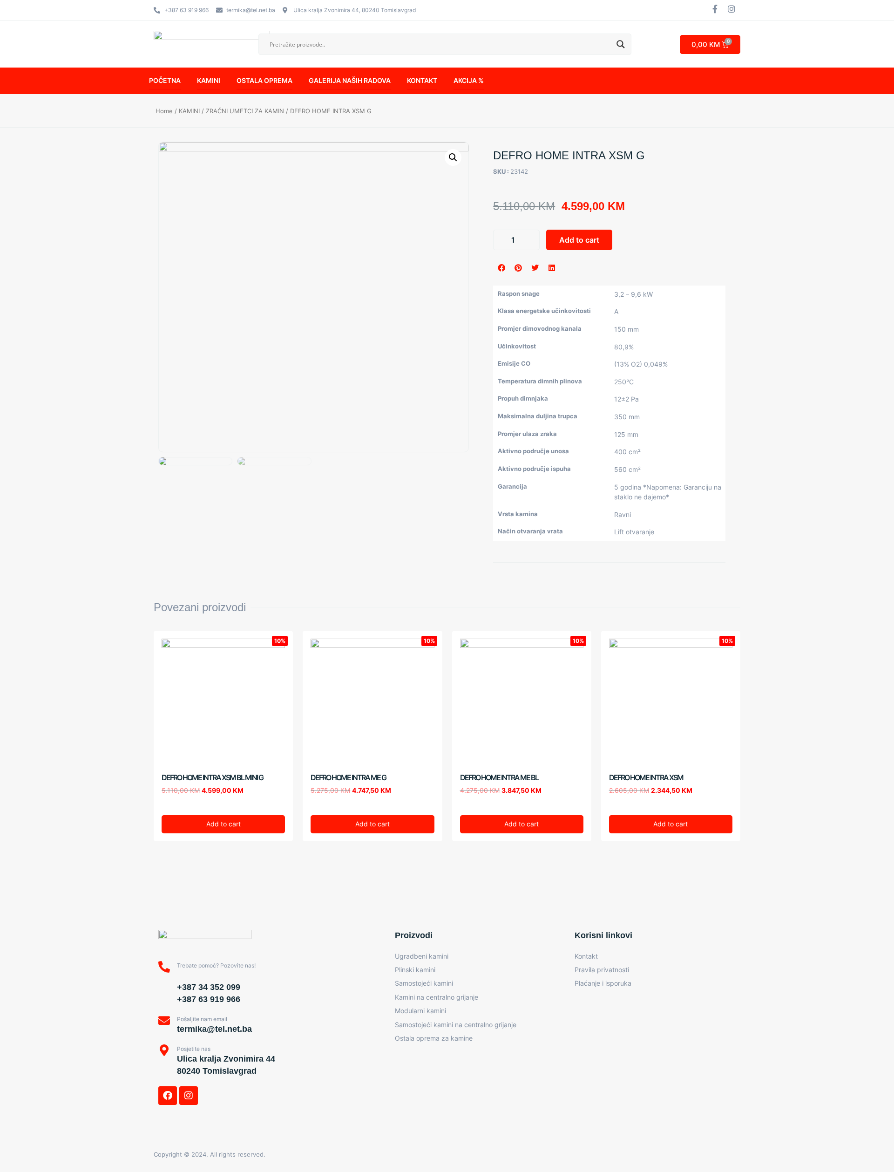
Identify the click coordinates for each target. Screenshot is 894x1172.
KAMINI (208, 80)
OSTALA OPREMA (264, 80)
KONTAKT (422, 80)
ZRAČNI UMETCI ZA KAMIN (245, 111)
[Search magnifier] (620, 44)
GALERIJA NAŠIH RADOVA (350, 80)
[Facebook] (167, 1095)
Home (164, 111)
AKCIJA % (469, 80)
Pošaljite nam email (202, 1018)
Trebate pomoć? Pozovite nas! (216, 965)
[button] (501, 267)
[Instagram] (188, 1095)
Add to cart (579, 240)
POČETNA (165, 80)
